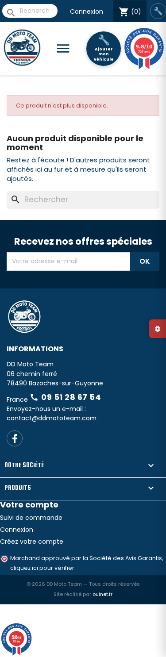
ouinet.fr (102, 594)
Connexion (86, 11)
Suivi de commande (31, 517)
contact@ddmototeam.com (52, 418)
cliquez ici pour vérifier (42, 568)
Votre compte (29, 504)
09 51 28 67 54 (65, 397)
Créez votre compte (31, 541)
